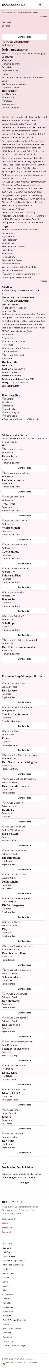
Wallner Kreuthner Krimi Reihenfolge (19, 267)
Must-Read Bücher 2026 (13, 1264)
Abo (5, 1290)
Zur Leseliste (24, 36)
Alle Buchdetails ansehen (14, 84)
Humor (5, 74)
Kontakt (6, 1324)
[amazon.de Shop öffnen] (24, 104)
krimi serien (7, 253)
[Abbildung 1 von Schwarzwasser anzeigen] (18, 297)
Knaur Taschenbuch (19, 382)
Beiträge (6, 1252)
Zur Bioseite (7, 334)
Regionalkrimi (8, 256)
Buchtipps (7, 25)
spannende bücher (11, 263)
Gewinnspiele (9, 1256)
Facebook (7, 1232)
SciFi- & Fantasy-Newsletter (15, 1320)
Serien (5, 1281)
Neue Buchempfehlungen (14, 1260)
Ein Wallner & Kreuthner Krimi (30, 77)
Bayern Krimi (8, 236)
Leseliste (6, 1298)
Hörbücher (7, 1269)
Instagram (7, 1227)
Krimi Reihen (8, 250)
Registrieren (8, 1307)
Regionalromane (10, 70)
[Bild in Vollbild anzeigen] (20, 290)
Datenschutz (8, 1341)
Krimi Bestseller (9, 239)
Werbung (7, 1332)
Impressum (8, 1337)
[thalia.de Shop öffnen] (24, 101)
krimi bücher (8, 243)
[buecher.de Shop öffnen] (24, 97)
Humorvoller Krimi (11, 63)
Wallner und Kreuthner (13, 270)
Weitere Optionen (10, 107)
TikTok (5, 1223)
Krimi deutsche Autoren (13, 246)
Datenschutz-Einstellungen (14, 1345)
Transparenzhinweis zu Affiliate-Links (21, 419)
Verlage (6, 1286)
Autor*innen (8, 1273)
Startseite (6, 22)
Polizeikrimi (7, 67)
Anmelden (7, 1303)
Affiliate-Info (10, 94)
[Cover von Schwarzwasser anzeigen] (15, 301)
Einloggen (24, 1182)
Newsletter (7, 1315)
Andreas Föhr (8, 45)
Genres (6, 1277)
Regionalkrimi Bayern (12, 260)
